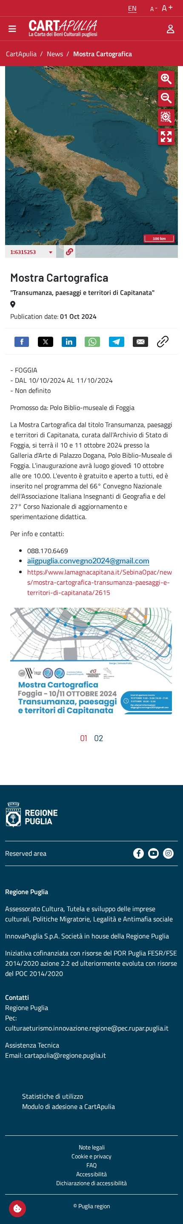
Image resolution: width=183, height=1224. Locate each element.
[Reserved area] (170, 28)
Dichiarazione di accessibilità (91, 1182)
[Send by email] (140, 341)
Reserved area (25, 853)
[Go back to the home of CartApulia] (61, 28)
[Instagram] (168, 853)
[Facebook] (138, 853)
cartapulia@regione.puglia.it (65, 1055)
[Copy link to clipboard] (163, 340)
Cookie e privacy (91, 1156)
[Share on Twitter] (45, 341)
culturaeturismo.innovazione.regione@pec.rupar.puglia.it (87, 1028)
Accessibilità (91, 1173)
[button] (132, 8)
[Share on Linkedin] (69, 341)
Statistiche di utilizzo (52, 1096)
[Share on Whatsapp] (92, 341)
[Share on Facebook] (21, 341)
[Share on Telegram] (116, 341)
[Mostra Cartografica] (91, 661)
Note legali (92, 1147)
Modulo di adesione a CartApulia (68, 1106)
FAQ (91, 1164)
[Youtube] (153, 853)
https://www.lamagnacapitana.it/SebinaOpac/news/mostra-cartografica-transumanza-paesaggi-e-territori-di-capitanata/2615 (99, 582)
